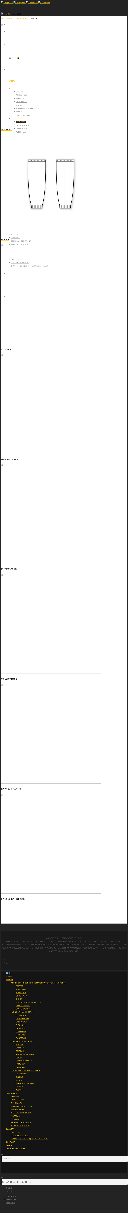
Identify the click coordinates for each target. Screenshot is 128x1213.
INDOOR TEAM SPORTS (18, 18)
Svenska (9, 1191)
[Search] (2, 1154)
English (9, 1188)
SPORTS (4, 18)
